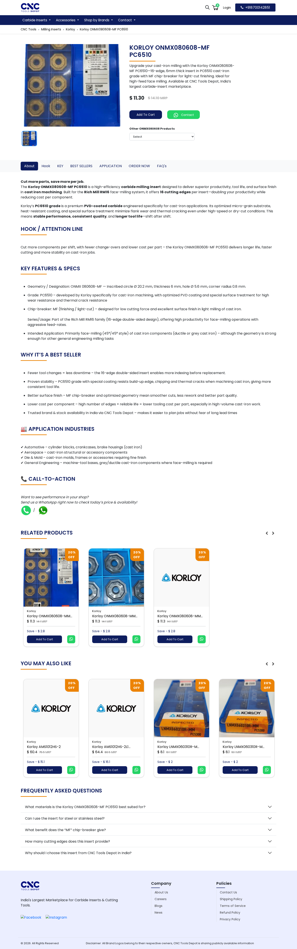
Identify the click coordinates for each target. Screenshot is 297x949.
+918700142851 (257, 7)
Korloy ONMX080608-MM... (49, 616)
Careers (161, 899)
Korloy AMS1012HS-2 (44, 746)
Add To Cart (146, 114)
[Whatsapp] (43, 510)
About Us (161, 892)
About (29, 165)
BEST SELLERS (81, 165)
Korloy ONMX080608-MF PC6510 (104, 29)
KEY (60, 165)
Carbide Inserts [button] (35, 20)
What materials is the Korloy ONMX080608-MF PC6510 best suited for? (85, 806)
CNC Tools (28, 29)
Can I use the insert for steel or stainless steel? (65, 818)
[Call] (26, 510)
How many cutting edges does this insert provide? (67, 841)
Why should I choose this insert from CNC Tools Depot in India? (78, 852)
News (158, 912)
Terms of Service (233, 906)
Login (227, 7)
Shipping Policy (231, 899)
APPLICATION (110, 165)
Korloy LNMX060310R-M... (178, 746)
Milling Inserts (51, 29)
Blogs (158, 906)
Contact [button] (125, 20)
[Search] (207, 7)
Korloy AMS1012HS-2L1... (111, 746)
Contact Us (228, 892)
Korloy (70, 29)
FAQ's (162, 165)
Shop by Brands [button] (97, 20)
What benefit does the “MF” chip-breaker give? (65, 829)
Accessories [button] (66, 20)
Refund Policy (230, 912)
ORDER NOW (139, 165)
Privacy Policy (230, 919)
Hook (46, 165)
